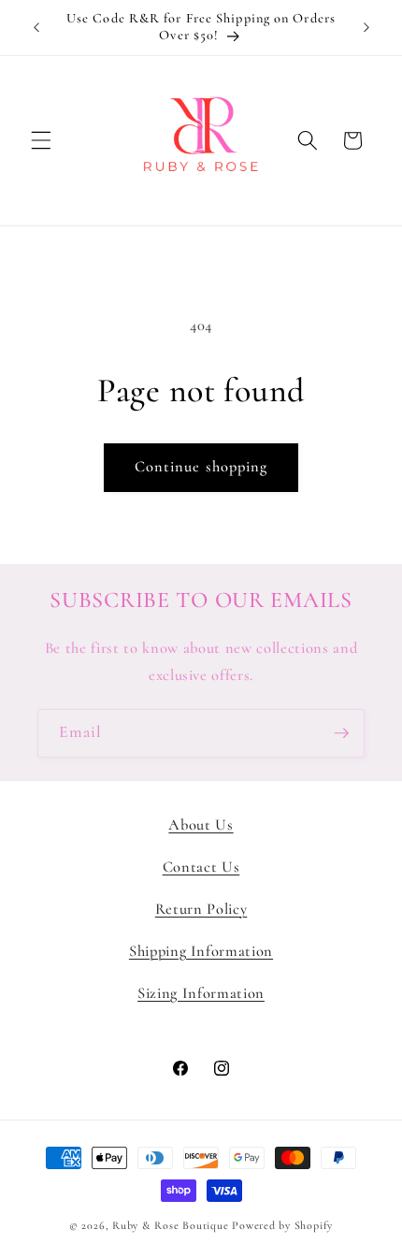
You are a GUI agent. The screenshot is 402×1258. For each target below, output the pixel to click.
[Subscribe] (341, 733)
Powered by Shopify (282, 1225)
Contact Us (201, 867)
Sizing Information (201, 993)
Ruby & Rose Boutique (172, 1225)
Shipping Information (201, 951)
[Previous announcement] (36, 27)
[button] (41, 140)
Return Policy (201, 909)
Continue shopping (201, 466)
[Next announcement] (366, 27)
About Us (200, 825)
